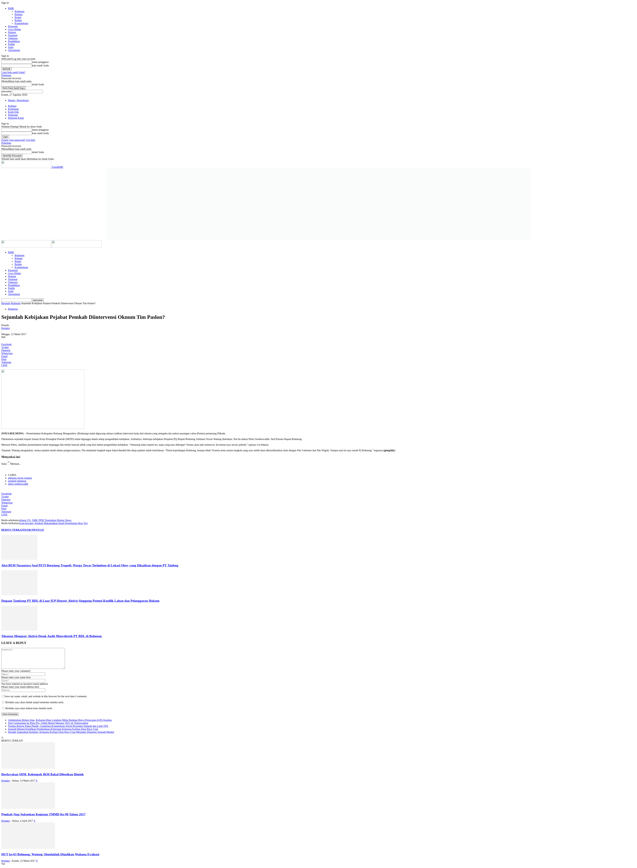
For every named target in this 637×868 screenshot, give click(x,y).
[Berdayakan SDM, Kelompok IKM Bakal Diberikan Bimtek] (28, 767)
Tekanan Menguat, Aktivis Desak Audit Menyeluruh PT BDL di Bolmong (51, 636)
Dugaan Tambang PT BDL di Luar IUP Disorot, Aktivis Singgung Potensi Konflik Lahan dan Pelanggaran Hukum (80, 600)
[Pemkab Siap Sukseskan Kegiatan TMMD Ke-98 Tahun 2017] (28, 807)
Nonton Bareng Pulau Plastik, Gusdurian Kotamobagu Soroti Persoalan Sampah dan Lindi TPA (58, 726)
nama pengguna (40, 62)
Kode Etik (13, 112)
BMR (11, 8)
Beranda (5, 303)
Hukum (12, 32)
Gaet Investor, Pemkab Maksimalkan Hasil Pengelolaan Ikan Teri (53, 523)
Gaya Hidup (14, 29)
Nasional (12, 35)
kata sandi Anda (40, 65)
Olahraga (13, 38)
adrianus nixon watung (20, 477)
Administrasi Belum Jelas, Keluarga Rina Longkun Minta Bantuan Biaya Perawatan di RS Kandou (60, 720)
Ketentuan (13, 109)
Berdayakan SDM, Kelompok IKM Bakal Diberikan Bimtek (42, 774)
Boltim (18, 20)
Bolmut (18, 14)
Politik (11, 44)
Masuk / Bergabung (18, 100)
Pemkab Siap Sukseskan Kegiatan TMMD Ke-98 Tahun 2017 (43, 814)
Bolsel (18, 17)
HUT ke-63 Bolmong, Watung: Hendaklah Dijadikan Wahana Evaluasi (50, 854)
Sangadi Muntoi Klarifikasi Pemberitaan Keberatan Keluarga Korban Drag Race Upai (53, 729)
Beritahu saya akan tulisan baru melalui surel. (29, 708)
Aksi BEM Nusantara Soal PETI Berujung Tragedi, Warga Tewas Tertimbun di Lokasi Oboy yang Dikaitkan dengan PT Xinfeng (89, 565)
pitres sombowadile (18, 483)
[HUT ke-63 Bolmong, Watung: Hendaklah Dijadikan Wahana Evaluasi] (28, 848)
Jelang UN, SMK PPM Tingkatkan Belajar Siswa (45, 520)
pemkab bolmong (17, 480)
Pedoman (6, 75)
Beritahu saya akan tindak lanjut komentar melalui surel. (34, 702)
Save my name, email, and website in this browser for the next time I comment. (46, 696)
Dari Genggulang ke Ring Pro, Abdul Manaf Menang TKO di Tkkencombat (48, 723)
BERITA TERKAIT (13, 529)
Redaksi (12, 106)
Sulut (10, 47)
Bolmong (19, 11)
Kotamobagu (21, 23)
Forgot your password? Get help (18, 140)
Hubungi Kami (16, 118)
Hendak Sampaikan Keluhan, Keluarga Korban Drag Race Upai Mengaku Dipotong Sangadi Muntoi (61, 732)
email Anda (38, 84)
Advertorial (14, 50)
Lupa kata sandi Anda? (13, 72)
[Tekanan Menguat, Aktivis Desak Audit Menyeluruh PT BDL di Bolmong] (19, 629)
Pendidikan (14, 41)
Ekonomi (13, 26)
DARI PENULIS (34, 529)
